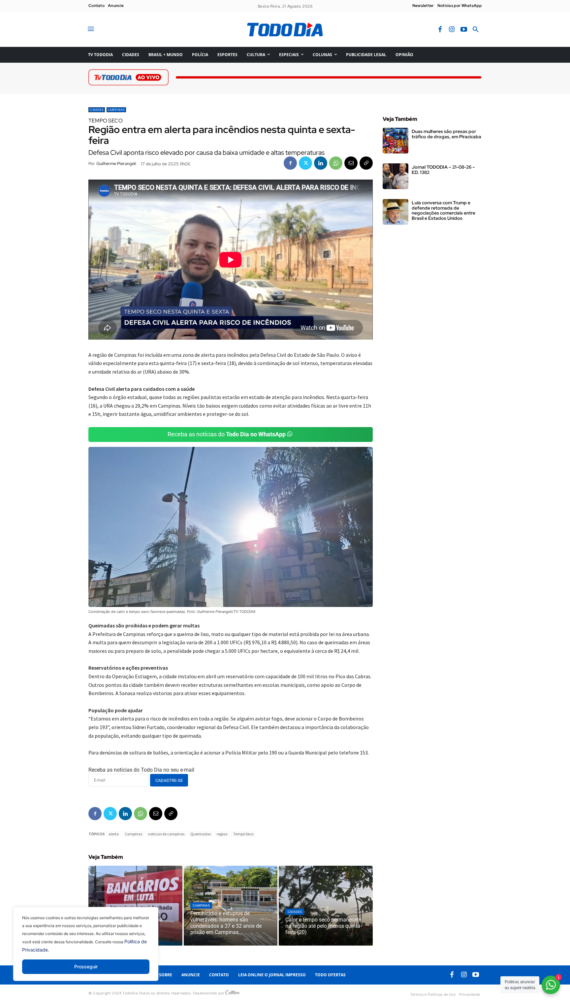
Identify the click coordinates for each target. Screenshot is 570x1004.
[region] (85, 949)
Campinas (116, 110)
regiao (222, 833)
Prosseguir (86, 966)
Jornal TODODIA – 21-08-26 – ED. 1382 (443, 169)
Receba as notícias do (227, 434)
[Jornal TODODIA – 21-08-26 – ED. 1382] (395, 176)
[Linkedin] (320, 163)
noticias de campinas (166, 833)
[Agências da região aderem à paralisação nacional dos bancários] (135, 906)
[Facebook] (440, 30)
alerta (114, 833)
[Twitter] (305, 163)
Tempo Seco (243, 833)
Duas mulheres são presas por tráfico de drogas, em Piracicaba (446, 133)
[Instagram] (452, 30)
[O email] (351, 163)
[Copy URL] (366, 163)
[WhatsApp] (335, 163)
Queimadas (200, 833)
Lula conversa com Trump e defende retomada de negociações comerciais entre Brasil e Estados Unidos (443, 210)
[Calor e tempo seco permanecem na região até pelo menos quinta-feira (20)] (326, 906)
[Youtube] (464, 30)
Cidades (97, 110)
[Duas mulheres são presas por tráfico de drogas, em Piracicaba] (395, 140)
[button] (476, 30)
